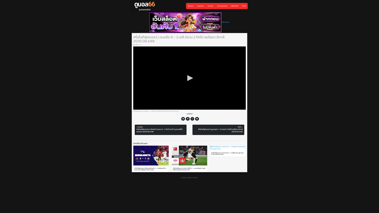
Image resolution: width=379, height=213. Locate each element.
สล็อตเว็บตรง (226, 22)
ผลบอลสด (200, 6)
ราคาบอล (210, 6)
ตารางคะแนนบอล (222, 6)
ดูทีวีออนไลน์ (234, 6)
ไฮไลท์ (244, 6)
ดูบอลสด (190, 6)
